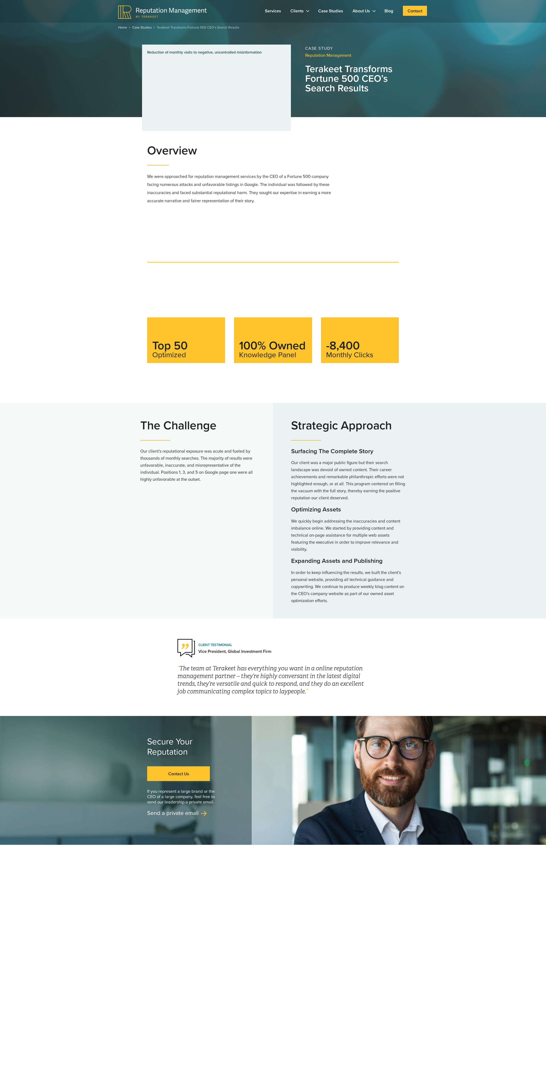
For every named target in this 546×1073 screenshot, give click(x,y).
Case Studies (330, 11)
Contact (415, 11)
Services (273, 11)
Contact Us (178, 774)
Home (122, 27)
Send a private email (173, 813)
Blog (389, 11)
